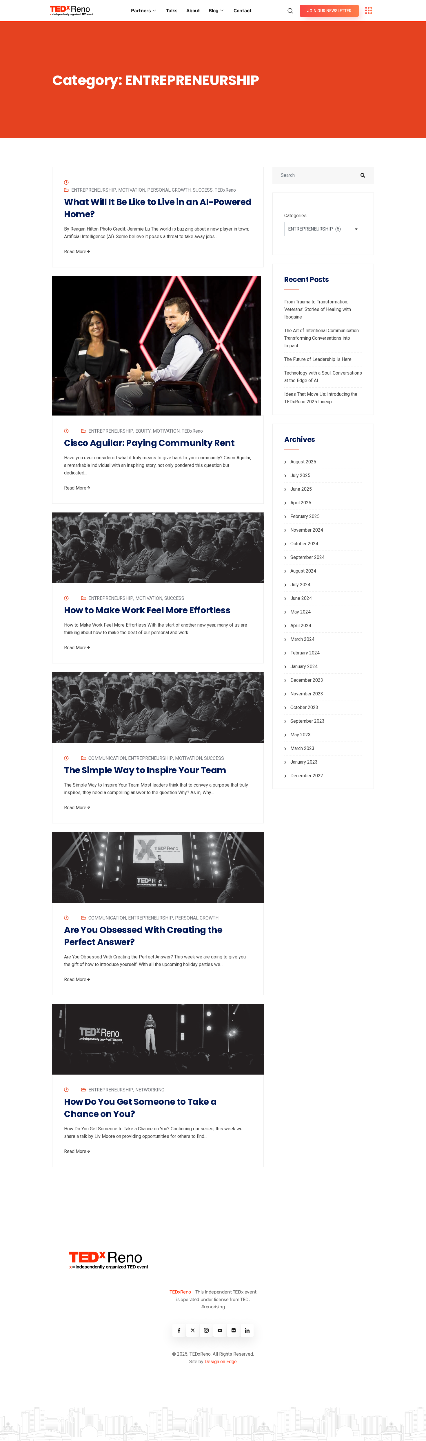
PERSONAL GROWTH (169, 190)
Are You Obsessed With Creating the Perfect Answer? (143, 936)
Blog (214, 10)
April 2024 (300, 625)
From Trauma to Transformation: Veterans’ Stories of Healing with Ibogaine (317, 309)
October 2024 (304, 543)
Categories (295, 215)
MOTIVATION (131, 190)
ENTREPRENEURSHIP (93, 190)
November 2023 (306, 694)
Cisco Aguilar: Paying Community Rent (149, 443)
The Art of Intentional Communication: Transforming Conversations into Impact (322, 338)
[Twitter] (192, 1330)
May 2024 (300, 612)
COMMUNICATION (107, 758)
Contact (243, 10)
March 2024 (302, 639)
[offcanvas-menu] (368, 11)
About (193, 10)
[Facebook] (178, 1330)
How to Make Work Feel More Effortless (147, 610)
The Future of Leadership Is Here (318, 359)
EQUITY (143, 431)
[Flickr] (233, 1330)
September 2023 (307, 721)
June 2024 (301, 598)
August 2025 (303, 462)
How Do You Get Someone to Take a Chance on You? (140, 1108)
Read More (75, 251)
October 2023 (304, 707)
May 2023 (300, 734)
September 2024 (307, 557)
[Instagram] (206, 1330)
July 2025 (300, 475)
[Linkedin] (247, 1330)
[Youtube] (219, 1330)
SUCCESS (203, 190)
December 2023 (306, 680)
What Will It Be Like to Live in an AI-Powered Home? (158, 208)
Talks (172, 10)
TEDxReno (225, 190)
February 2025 (305, 516)
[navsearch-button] (291, 8)
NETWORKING (149, 1090)
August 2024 (303, 571)
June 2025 (301, 489)
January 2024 (304, 666)
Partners (141, 10)
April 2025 (300, 502)
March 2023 (302, 748)
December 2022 (306, 775)
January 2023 (304, 762)
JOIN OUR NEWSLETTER (329, 10)
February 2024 (305, 653)
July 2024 (300, 584)
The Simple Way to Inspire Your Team (145, 770)
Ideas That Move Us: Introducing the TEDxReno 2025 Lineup (320, 397)
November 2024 (306, 530)
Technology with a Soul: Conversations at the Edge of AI (323, 376)
